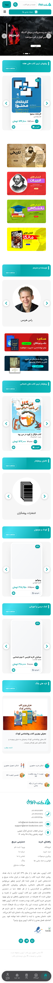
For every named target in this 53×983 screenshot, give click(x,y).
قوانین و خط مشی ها (42, 860)
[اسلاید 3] (28, 53)
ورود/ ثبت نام (19, 847)
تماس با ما (21, 856)
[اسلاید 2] (25, 53)
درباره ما (22, 851)
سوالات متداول (19, 865)
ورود (6, 4)
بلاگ (23, 860)
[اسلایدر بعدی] (48, 36)
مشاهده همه (10, 68)
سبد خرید (47, 851)
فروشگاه (48, 847)
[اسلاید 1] (23, 53)
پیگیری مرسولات (44, 856)
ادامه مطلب (8, 747)
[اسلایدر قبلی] (4, 36)
